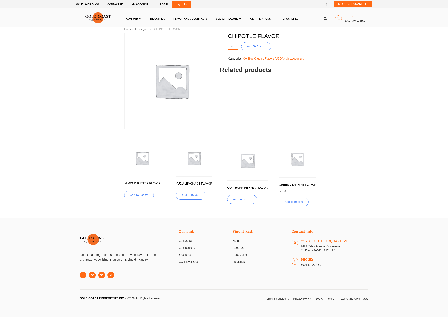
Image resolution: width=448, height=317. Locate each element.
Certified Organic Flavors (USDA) (264, 58)
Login (164, 4)
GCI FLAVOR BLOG (87, 4)
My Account (140, 4)
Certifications (260, 19)
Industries (157, 19)
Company (132, 19)
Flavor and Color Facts (190, 19)
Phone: (350, 16)
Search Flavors (227, 19)
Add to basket (256, 46)
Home (128, 29)
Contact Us (115, 4)
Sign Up (181, 4)
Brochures (290, 19)
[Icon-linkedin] (327, 4)
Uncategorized (143, 29)
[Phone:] (338, 18)
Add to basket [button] (139, 195)
